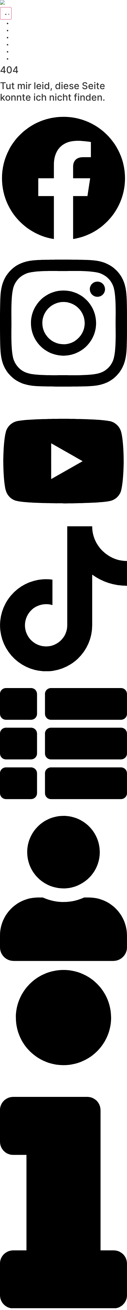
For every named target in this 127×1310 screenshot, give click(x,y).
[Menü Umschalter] (6, 13)
